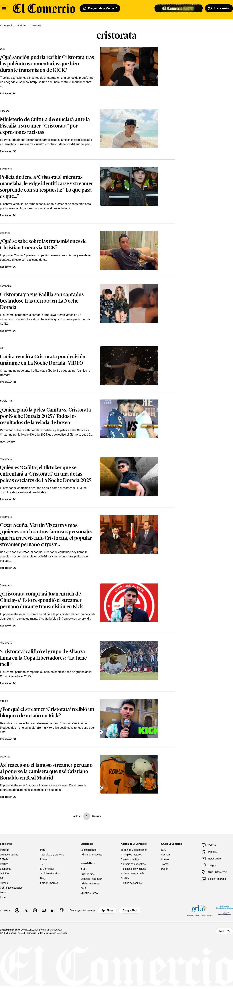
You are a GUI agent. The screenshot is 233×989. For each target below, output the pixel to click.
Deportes (5, 232)
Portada (4, 849)
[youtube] (44, 910)
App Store (107, 910)
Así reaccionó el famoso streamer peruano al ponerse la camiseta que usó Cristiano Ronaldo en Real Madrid (46, 771)
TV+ (42, 864)
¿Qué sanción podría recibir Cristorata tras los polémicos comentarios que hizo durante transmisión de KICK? (47, 63)
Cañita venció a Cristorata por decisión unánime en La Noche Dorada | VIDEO (43, 359)
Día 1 (83, 888)
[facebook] (17, 910)
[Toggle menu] (4, 8)
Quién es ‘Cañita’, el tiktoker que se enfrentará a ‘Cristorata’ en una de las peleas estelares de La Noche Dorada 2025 (45, 473)
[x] (26, 910)
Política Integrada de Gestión (132, 876)
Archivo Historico (50, 873)
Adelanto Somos (90, 883)
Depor (164, 868)
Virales (4, 700)
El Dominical (47, 868)
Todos (84, 869)
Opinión (4, 873)
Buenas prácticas (131, 859)
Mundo (4, 892)
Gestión (165, 854)
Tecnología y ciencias (52, 854)
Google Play (130, 910)
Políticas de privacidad (133, 868)
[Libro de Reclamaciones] (224, 910)
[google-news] (62, 910)
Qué (2, 48)
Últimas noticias (9, 854)
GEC (163, 849)
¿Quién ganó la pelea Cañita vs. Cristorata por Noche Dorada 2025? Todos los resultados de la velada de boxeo (45, 416)
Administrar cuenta (91, 854)
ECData (4, 859)
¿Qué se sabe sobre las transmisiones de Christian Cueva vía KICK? (43, 244)
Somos (4, 883)
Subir (222, 931)
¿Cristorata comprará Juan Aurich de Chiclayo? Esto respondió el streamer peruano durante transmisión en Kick (41, 600)
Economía (5, 868)
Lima (3, 897)
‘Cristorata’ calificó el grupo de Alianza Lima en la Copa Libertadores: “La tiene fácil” (43, 657)
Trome (164, 864)
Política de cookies (131, 883)
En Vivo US (6, 401)
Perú (43, 849)
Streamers (6, 168)
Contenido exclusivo (11, 887)
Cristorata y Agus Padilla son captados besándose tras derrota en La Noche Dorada (42, 300)
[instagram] (35, 910)
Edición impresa (49, 883)
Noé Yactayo (7, 441)
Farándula (6, 286)
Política (4, 864)
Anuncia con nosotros (133, 864)
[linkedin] (53, 910)
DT (1, 348)
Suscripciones (88, 849)
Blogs (43, 878)
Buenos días (87, 874)
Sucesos (4, 110)
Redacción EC (8, 93)
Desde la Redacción (91, 878)
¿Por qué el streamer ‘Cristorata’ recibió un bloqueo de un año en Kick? (47, 712)
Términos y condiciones (134, 849)
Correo (165, 859)
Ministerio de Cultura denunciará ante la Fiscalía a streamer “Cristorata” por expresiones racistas (45, 125)
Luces (43, 859)
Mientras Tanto (89, 893)
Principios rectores (131, 854)
